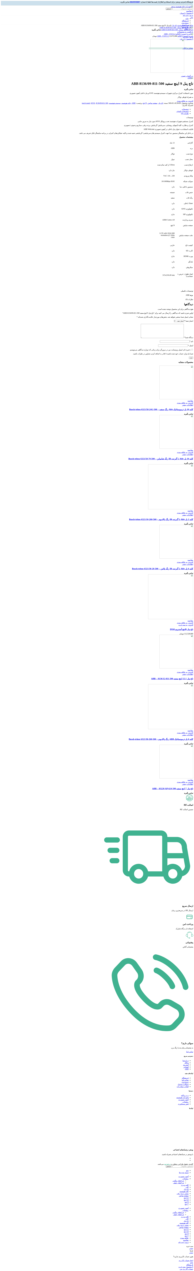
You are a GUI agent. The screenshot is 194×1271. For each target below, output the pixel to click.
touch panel (86, 103)
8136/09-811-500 (102, 103)
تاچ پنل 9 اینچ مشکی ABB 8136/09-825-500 (177, 30)
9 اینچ (145, 103)
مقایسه (186, 1240)
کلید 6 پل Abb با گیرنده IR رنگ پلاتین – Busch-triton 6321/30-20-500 (162, 568)
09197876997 (135, 2)
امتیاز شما (188, 321)
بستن (191, 1248)
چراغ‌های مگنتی (178, 1181)
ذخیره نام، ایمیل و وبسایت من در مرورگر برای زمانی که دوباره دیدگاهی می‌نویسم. (160, 350)
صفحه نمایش (152, 103)
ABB (134, 103)
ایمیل (190, 345)
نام (191, 341)
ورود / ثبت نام (183, 1242)
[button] (186, 625)
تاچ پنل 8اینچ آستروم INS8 (181, 629)
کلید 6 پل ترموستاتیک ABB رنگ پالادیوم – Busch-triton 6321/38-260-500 (161, 739)
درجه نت (167, 1164)
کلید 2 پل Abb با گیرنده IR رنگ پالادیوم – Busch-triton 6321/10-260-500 (161, 519)
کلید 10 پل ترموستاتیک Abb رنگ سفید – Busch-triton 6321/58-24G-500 (161, 409)
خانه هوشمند (126, 103)
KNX (93, 103)
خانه (191, 25)
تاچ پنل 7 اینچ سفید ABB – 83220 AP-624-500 (172, 788)
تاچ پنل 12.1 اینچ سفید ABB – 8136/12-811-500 (172, 678)
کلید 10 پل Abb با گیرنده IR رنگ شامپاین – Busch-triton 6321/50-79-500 (160, 459)
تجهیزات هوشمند (183, 25)
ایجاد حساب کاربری (186, 1260)
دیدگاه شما (188, 337)
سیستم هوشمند (115, 103)
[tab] (95, 109)
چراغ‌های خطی (178, 1183)
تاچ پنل (174, 25)
